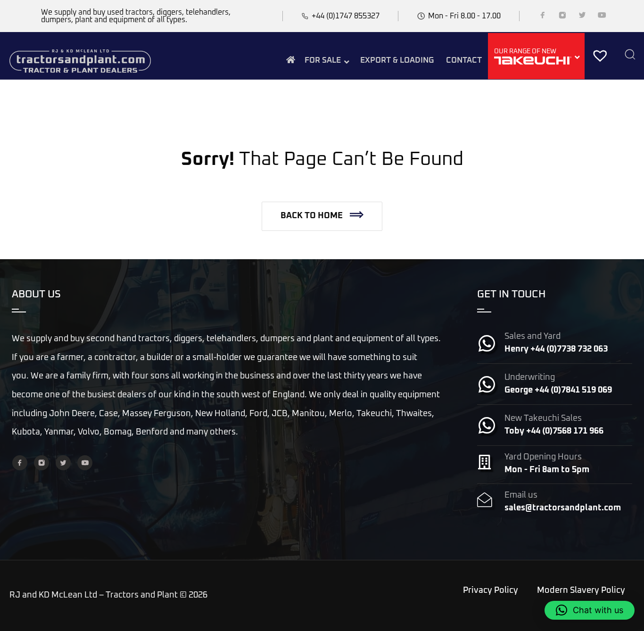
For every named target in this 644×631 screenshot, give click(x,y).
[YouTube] (602, 17)
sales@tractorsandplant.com (562, 508)
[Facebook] (542, 17)
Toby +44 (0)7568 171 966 (553, 431)
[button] (322, 216)
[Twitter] (582, 17)
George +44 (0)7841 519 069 (558, 390)
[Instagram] (562, 17)
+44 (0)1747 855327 (346, 16)
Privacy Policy (490, 590)
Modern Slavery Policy (581, 590)
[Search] (630, 55)
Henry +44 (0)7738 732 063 (556, 349)
